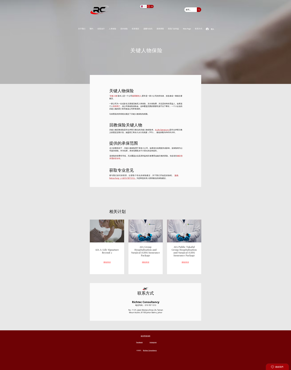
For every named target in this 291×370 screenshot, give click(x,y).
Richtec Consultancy (150, 350)
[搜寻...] (199, 9)
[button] (81, 28)
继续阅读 (145, 262)
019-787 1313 (150, 305)
